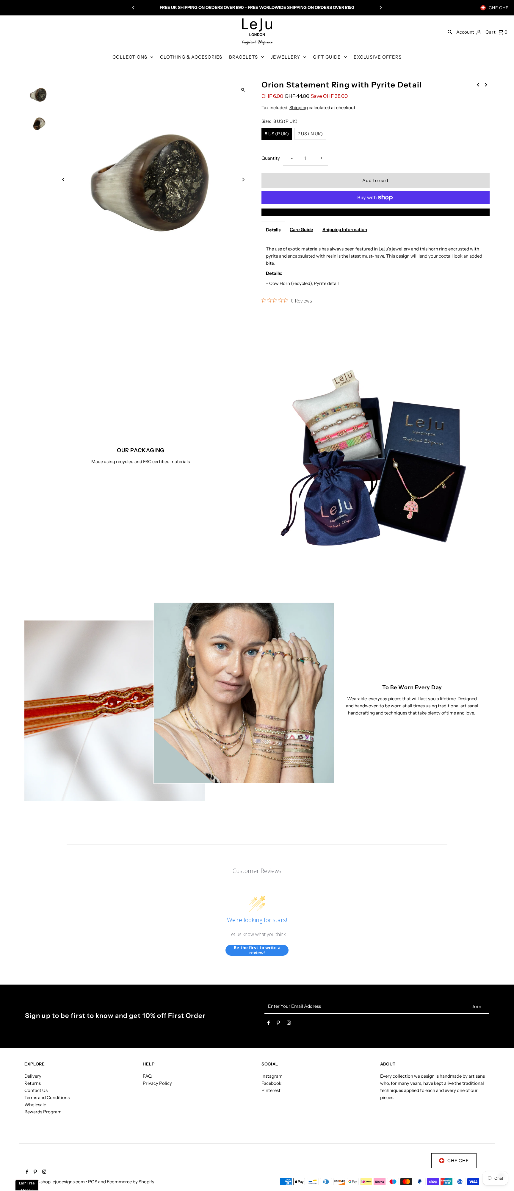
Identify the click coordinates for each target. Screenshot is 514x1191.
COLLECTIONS (129, 57)
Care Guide (301, 229)
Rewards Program (43, 1112)
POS (92, 1181)
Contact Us (36, 1090)
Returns (32, 1083)
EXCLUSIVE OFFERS (378, 57)
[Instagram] (289, 1023)
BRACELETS (243, 57)
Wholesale (35, 1104)
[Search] (450, 32)
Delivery (32, 1076)
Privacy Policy (157, 1083)
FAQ (147, 1076)
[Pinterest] (278, 1023)
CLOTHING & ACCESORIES (191, 57)
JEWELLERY (285, 57)
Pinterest (270, 1090)
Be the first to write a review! (257, 950)
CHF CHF (498, 7)
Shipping (298, 107)
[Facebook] (268, 1023)
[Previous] (133, 7)
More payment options (375, 212)
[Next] (380, 7)
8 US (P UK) (277, 134)
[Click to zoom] (243, 89)
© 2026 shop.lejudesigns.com (55, 1181)
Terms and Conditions (47, 1097)
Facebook (271, 1083)
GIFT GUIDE (327, 57)
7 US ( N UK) (310, 134)
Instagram (272, 1076)
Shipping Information (344, 229)
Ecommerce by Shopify (130, 1181)
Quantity (270, 158)
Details (273, 230)
